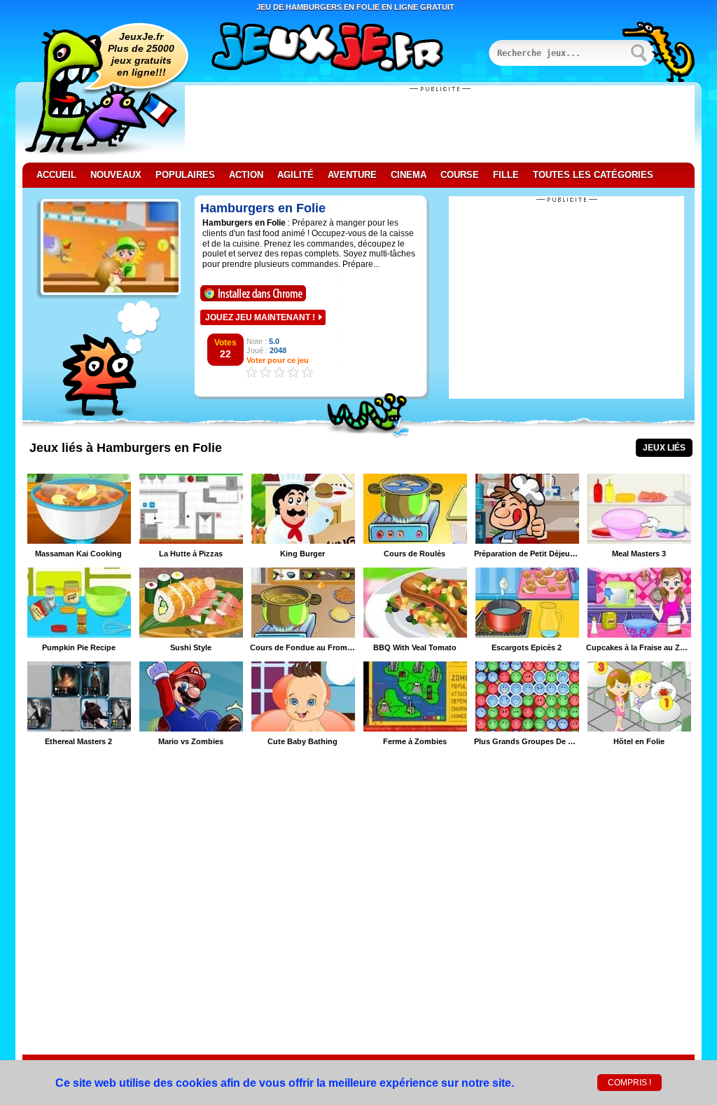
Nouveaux (115, 175)
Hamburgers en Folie (263, 208)
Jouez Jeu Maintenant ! (260, 317)
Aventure (352, 175)
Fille (506, 175)
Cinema (408, 175)
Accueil (56, 175)
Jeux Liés (664, 448)
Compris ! (629, 1082)
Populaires (185, 175)
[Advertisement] (440, 124)
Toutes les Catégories (593, 175)
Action (246, 175)
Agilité (295, 175)
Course (459, 175)
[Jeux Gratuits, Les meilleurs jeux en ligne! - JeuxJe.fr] (344, 48)
